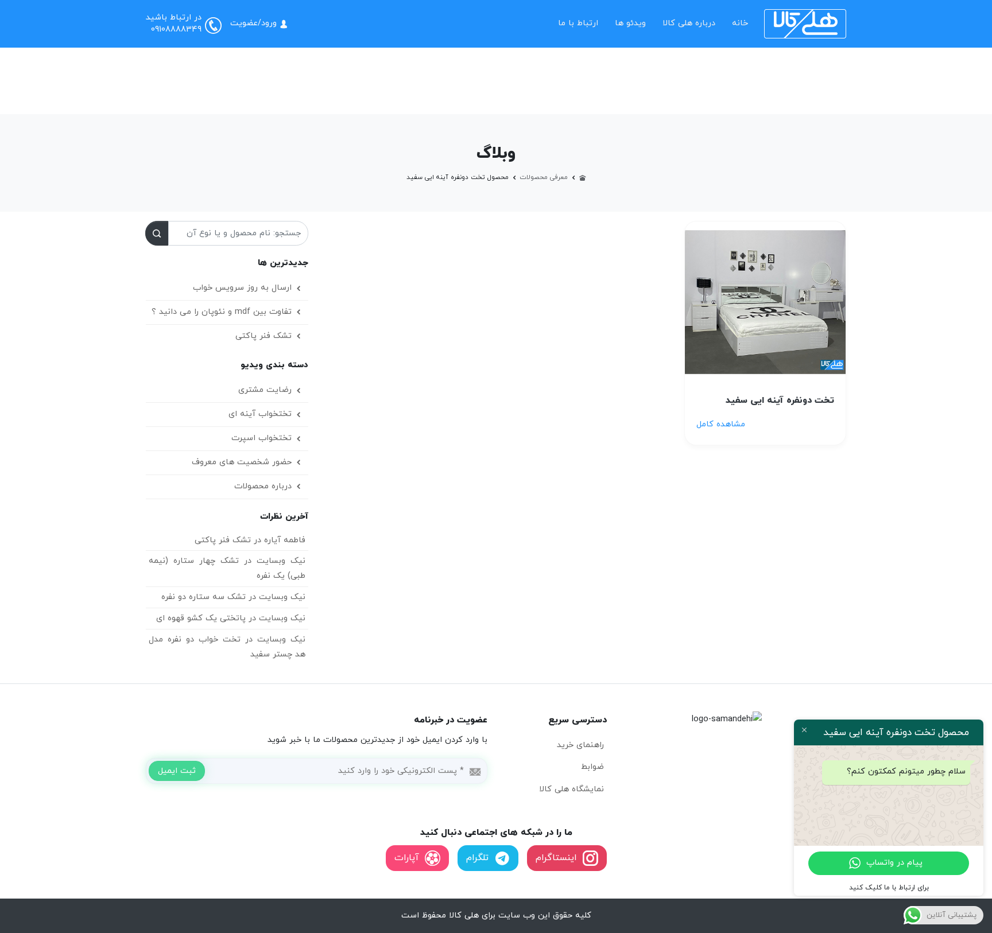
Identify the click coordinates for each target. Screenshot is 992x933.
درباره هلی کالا (688, 23)
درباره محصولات (263, 486)
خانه (740, 23)
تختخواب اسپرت (261, 438)
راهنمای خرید (580, 745)
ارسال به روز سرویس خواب (242, 288)
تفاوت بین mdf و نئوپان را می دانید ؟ (222, 312)
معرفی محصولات (544, 177)
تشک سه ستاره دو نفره (203, 597)
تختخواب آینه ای (260, 414)
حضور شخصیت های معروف (242, 462)
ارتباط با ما (578, 23)
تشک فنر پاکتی (263, 336)
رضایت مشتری (265, 390)
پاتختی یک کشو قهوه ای (201, 618)
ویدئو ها (630, 23)
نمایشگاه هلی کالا (571, 789)
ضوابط (592, 767)
